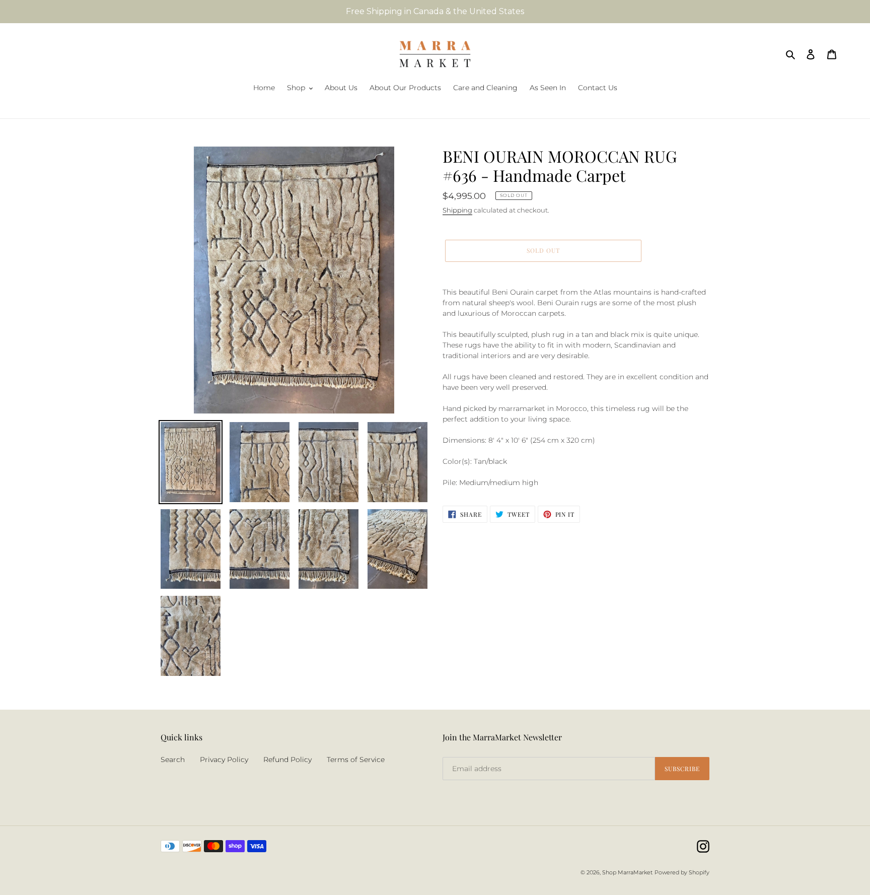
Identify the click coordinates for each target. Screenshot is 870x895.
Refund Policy (287, 759)
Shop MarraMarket (627, 872)
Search (173, 759)
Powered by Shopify (682, 872)
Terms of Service (356, 759)
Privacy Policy (224, 759)
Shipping (457, 210)
